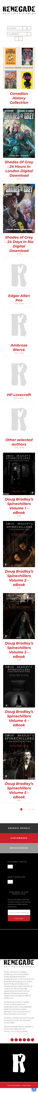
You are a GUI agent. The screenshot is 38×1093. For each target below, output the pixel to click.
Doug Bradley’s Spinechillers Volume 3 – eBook (19, 650)
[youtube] (24, 1039)
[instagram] (16, 1039)
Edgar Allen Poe (19, 298)
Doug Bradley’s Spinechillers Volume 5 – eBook (19, 790)
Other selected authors (19, 442)
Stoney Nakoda (16, 1031)
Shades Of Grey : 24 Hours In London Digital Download (19, 169)
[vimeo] (32, 1039)
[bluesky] (20, 1039)
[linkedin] (28, 1039)
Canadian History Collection (19, 98)
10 (29, 809)
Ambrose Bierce (19, 347)
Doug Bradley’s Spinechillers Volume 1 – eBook (19, 506)
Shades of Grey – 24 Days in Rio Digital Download (19, 244)
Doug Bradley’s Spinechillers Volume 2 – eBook (19, 578)
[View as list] (21, 39)
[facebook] (12, 1039)
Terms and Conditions (14, 1085)
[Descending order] (29, 28)
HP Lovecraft (19, 395)
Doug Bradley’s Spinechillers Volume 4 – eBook (19, 718)
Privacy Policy (26, 1085)
